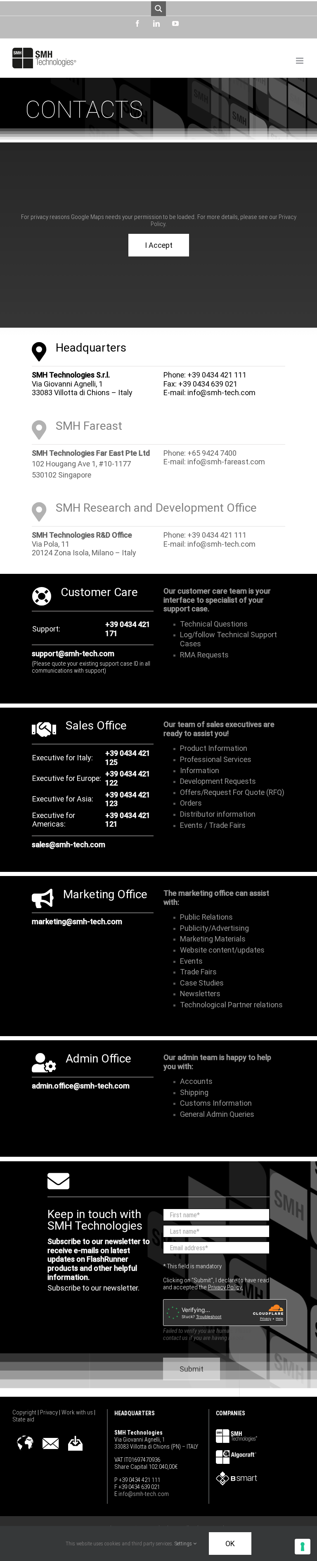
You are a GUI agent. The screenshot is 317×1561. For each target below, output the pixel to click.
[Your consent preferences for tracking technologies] (302, 1546)
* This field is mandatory (192, 1266)
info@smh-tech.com (221, 392)
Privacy (49, 1412)
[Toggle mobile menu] (300, 60)
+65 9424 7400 (212, 453)
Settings (184, 1543)
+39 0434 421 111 (216, 374)
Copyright (25, 1412)
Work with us (78, 1412)
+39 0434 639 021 (207, 384)
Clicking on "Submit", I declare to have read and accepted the (216, 1284)
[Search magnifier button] (158, 8)
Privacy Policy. (225, 1287)
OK (230, 1543)
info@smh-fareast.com (226, 461)
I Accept (159, 245)
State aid (23, 1419)
